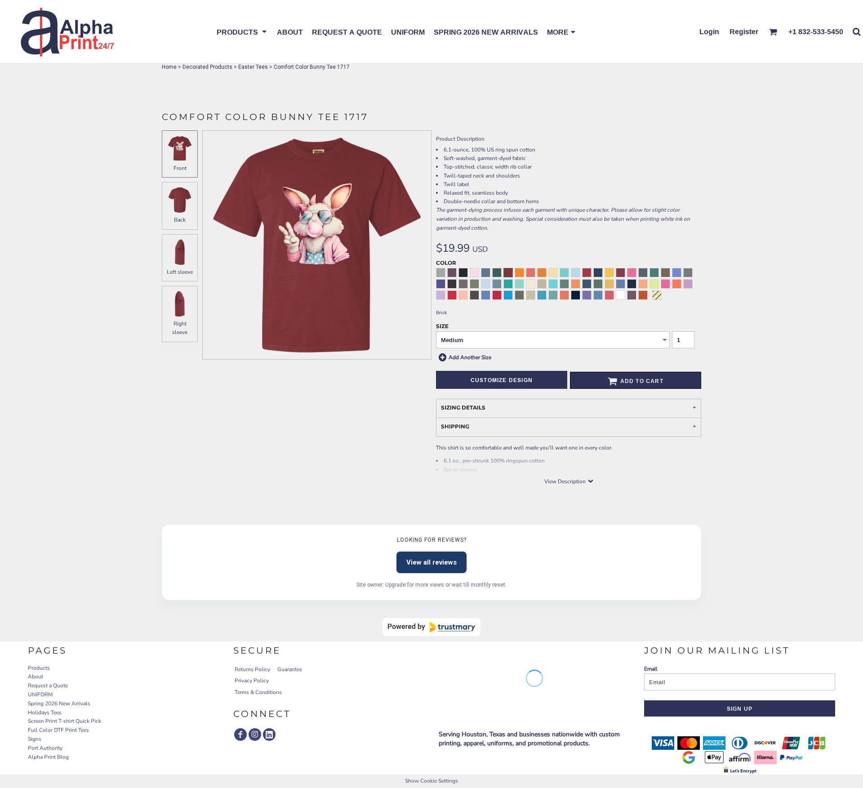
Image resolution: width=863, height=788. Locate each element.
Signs (34, 739)
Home (169, 67)
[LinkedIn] (269, 734)
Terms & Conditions (258, 692)
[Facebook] (240, 734)
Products (39, 668)
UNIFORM (40, 694)
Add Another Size (470, 357)
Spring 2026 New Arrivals (59, 703)
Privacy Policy (252, 680)
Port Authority (45, 748)
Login (709, 31)
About (35, 676)
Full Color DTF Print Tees (58, 730)
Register (744, 31)
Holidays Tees (45, 712)
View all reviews (431, 562)
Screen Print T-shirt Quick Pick (64, 721)
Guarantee (289, 669)
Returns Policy (252, 669)
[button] (242, 31)
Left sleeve (180, 272)
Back (180, 219)
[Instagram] (255, 734)
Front (180, 168)
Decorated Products (207, 67)
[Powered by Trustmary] (431, 627)
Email (651, 668)
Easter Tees (253, 67)
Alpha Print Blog (48, 757)
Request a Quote (48, 685)
